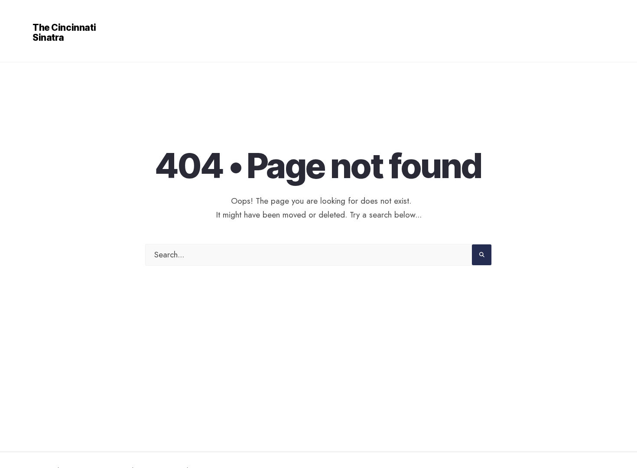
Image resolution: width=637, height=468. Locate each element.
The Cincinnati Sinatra (64, 32)
